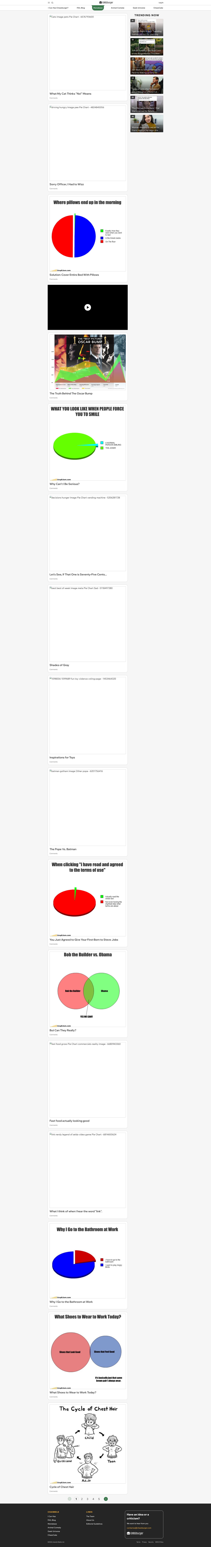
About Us (90, 1520)
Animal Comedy (54, 1527)
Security (151, 1542)
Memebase (52, 1524)
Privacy (144, 1542)
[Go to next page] (106, 1499)
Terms (138, 1542)
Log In (161, 3)
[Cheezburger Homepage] (106, 3)
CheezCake (52, 1535)
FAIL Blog (52, 1520)
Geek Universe (54, 1531)
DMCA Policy (159, 1542)
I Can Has (52, 1516)
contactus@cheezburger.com (139, 1528)
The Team (90, 1516)
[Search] (52, 2)
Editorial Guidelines (94, 1524)
